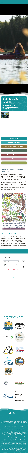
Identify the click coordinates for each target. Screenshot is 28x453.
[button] (2, 2)
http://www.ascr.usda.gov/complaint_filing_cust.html (11, 442)
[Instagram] (16, 414)
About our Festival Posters (11, 234)
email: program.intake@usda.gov (14, 450)
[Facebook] (12, 414)
